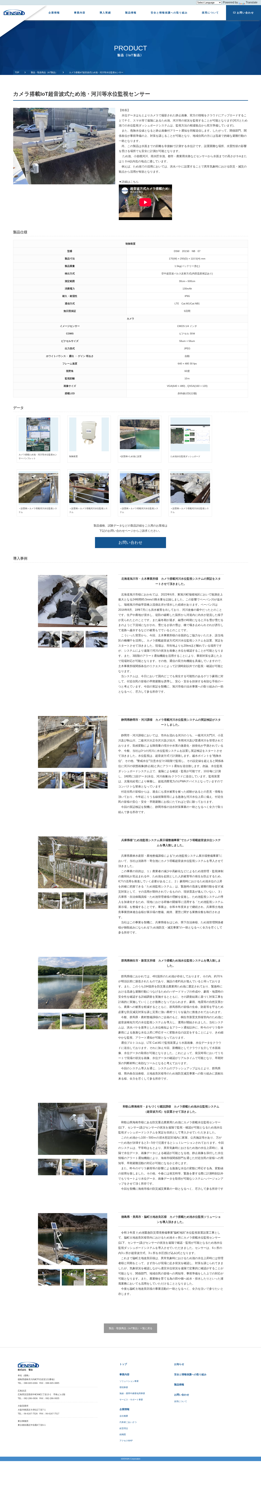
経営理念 (123, 1428)
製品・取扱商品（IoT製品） (44, 72)
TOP (17, 72)
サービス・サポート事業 (131, 1399)
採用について (210, 12)
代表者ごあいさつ (128, 1422)
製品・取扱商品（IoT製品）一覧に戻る (130, 1328)
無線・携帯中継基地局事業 (132, 1393)
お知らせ (179, 1364)
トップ (123, 1364)
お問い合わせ (245, 12)
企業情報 (54, 12)
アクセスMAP (126, 1440)
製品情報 (131, 12)
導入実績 (105, 12)
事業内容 (79, 12)
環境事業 (123, 1387)
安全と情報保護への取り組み (169, 12)
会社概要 (123, 1416)
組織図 (122, 1434)
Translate (251, 2)
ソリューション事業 (129, 1381)
